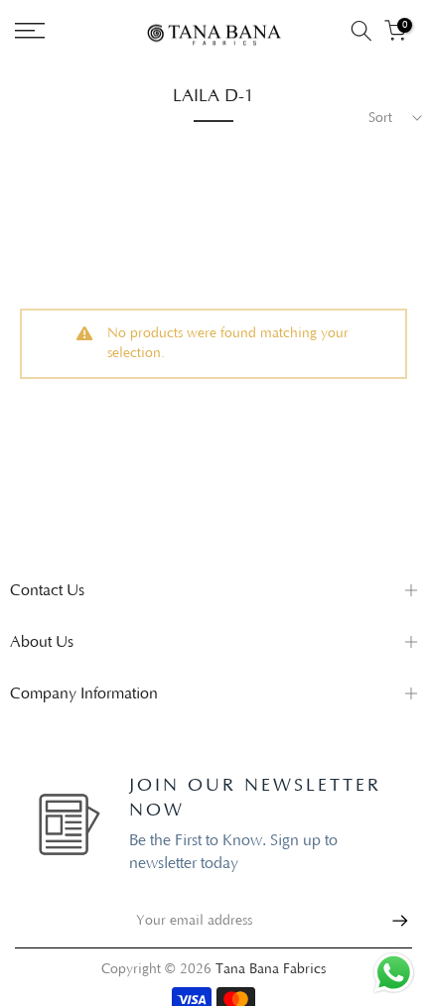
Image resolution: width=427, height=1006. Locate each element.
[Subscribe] (390, 920)
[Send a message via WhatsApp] (393, 972)
